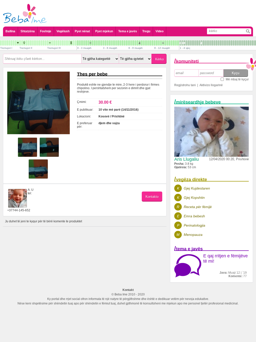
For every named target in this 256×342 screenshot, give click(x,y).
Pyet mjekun (104, 31)
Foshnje (45, 31)
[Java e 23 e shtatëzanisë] (41, 43)
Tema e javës (127, 31)
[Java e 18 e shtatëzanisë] (31, 43)
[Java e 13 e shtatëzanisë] (20, 43)
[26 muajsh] (210, 43)
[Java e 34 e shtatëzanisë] (65, 43)
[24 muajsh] (206, 43)
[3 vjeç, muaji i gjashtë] (242, 43)
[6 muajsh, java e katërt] (135, 43)
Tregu (146, 31)
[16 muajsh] (189, 43)
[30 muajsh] (219, 43)
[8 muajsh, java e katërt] (153, 43)
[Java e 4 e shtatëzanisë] (1, 43)
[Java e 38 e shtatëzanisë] (73, 43)
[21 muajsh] (199, 43)
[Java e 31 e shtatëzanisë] (59, 43)
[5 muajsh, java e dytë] (123, 43)
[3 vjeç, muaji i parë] (231, 43)
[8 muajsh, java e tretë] (150, 43)
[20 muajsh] (197, 43)
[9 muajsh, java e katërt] (161, 43)
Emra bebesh (194, 216)
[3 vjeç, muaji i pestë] (240, 43)
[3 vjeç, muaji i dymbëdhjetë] (255, 43)
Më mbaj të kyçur (237, 79)
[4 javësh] (86, 43)
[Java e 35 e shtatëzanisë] (67, 43)
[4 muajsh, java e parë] (112, 43)
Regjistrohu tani (185, 85)
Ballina (10, 31)
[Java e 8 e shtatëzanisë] (9, 43)
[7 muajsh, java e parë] (137, 43)
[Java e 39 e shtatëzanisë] (75, 43)
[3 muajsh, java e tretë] (107, 43)
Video (160, 31)
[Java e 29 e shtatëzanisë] (54, 43)
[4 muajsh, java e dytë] (114, 43)
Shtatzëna (27, 31)
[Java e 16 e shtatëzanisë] (27, 43)
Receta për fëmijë (198, 207)
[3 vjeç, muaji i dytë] (233, 43)
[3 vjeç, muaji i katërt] (238, 43)
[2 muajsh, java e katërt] (101, 43)
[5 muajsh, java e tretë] (125, 43)
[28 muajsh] (214, 43)
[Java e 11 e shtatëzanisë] (16, 43)
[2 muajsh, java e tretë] (99, 43)
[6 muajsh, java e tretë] (133, 43)
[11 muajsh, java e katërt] (178, 43)
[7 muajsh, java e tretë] (142, 43)
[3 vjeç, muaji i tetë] (246, 43)
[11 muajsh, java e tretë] (176, 43)
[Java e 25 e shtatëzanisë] (45, 43)
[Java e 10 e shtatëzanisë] (13, 43)
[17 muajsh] (191, 43)
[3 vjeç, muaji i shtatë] (244, 43)
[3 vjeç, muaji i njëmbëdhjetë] (253, 43)
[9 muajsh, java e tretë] (159, 43)
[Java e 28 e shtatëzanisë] (52, 43)
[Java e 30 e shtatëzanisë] (56, 43)
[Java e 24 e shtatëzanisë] (43, 43)
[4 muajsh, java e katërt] (118, 43)
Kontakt (128, 290)
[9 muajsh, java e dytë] (157, 43)
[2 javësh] (82, 43)
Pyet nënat (82, 31)
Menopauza (193, 235)
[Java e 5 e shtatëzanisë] (3, 43)
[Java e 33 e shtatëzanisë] (63, 43)
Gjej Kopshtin (194, 198)
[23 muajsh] (204, 43)
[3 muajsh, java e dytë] (105, 43)
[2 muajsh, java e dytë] (97, 43)
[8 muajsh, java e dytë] (148, 43)
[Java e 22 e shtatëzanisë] (39, 43)
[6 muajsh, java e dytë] (131, 43)
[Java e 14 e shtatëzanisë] (22, 43)
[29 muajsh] (217, 43)
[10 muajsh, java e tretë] (167, 43)
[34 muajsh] (227, 43)
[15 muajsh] (187, 43)
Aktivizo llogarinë (211, 85)
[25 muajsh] (208, 43)
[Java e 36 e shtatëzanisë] (69, 43)
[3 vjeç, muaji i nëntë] (249, 43)
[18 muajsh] (193, 43)
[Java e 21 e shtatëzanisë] (37, 43)
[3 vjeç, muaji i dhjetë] (251, 43)
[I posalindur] (78, 43)
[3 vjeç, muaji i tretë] (236, 43)
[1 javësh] (80, 43)
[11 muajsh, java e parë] (171, 43)
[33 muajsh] (225, 43)
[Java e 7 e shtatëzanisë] (7, 43)
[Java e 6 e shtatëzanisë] (5, 43)
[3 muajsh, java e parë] (103, 43)
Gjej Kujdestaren (197, 188)
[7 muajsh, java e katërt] (144, 43)
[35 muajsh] (229, 43)
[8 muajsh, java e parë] (146, 43)
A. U (31, 190)
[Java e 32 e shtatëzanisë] (61, 43)
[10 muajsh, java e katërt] (169, 43)
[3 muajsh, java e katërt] (110, 43)
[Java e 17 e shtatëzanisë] (29, 43)
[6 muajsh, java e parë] (129, 43)
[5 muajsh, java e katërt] (127, 43)
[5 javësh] (88, 43)
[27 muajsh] (212, 43)
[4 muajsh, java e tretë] (116, 43)
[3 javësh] (84, 43)
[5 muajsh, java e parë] (120, 43)
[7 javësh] (93, 43)
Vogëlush (63, 31)
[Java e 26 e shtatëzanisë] (48, 43)
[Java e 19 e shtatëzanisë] (33, 43)
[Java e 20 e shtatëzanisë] (35, 43)
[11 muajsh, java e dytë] (174, 43)
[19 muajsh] (195, 43)
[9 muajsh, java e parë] (155, 43)
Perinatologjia (194, 225)
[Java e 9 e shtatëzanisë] (11, 43)
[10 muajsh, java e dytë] (165, 43)
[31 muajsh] (221, 43)
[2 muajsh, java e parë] (95, 43)
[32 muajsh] (223, 43)
